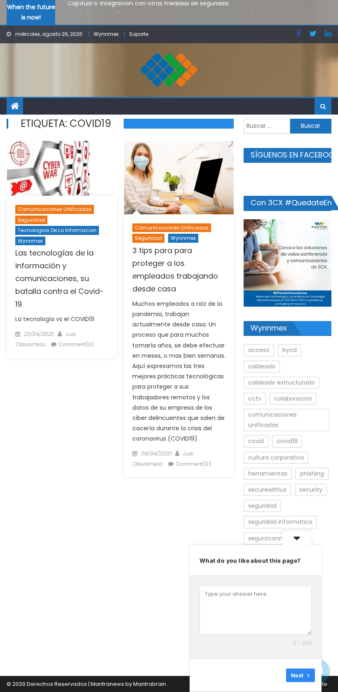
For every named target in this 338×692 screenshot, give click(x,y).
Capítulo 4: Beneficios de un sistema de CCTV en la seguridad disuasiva (171, 11)
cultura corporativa (276, 457)
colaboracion (293, 398)
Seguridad (31, 219)
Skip (274, 675)
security (310, 490)
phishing (312, 473)
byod (289, 350)
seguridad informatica (280, 522)
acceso (259, 350)
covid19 (287, 441)
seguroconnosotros (276, 538)
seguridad (262, 506)
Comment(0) (76, 344)
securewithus (267, 490)
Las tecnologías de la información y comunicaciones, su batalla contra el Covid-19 (59, 278)
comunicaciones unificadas (272, 420)
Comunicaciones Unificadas (55, 209)
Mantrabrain (149, 684)
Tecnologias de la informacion (57, 230)
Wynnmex (106, 34)
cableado (261, 366)
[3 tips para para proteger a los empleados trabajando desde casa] (179, 177)
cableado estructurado (281, 382)
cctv (254, 398)
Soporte (138, 34)
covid (256, 441)
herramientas (267, 473)
